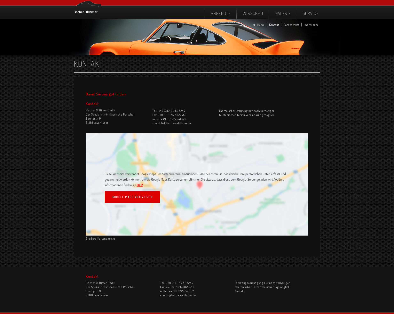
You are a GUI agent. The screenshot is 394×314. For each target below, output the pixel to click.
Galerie (283, 13)
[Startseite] (87, 6)
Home (261, 24)
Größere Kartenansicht (100, 238)
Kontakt (274, 24)
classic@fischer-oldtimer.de (178, 295)
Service (311, 13)
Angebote (221, 13)
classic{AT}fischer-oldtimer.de (171, 123)
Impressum (311, 24)
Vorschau (253, 13)
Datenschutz (291, 24)
